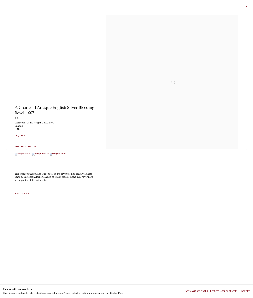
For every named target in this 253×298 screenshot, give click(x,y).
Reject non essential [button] (224, 291)
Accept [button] (245, 291)
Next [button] (246, 149)
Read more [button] (22, 193)
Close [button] (246, 6)
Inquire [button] (20, 136)
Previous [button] (6, 149)
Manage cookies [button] (197, 291)
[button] (23, 153)
